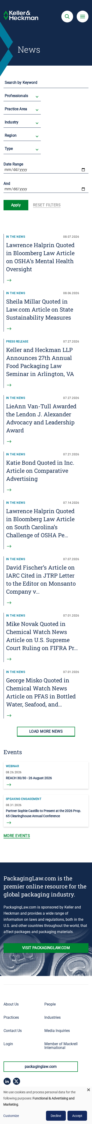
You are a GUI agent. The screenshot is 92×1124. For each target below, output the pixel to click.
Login (8, 1044)
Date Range (13, 164)
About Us (11, 1004)
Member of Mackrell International (61, 1046)
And (7, 183)
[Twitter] (16, 1081)
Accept (77, 1116)
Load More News (46, 731)
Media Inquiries (57, 1030)
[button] (67, 16)
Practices (11, 1017)
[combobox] (22, 99)
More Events (17, 835)
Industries (52, 1017)
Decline (56, 1116)
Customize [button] (11, 1116)
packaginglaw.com (41, 1066)
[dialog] (46, 1105)
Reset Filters (47, 205)
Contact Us (13, 1030)
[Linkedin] (7, 1081)
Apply (16, 205)
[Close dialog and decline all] (88, 1090)
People (50, 1004)
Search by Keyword (21, 82)
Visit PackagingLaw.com (46, 948)
